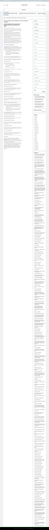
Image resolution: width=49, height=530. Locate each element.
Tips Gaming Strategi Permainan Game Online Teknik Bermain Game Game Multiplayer (39, 510)
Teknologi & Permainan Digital (38, 469)
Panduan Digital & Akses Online (38, 332)
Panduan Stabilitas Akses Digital (38, 363)
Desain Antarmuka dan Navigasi (38, 183)
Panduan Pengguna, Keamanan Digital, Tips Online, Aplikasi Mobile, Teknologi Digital (39, 350)
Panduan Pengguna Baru (37, 347)
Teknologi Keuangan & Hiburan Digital (39, 493)
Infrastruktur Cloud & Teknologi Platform (39, 238)
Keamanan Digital (36, 269)
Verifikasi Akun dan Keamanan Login (39, 525)
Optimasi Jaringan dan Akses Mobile (39, 313)
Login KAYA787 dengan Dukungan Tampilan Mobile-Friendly (17, 13)
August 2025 (36, 133)
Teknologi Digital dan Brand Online (38, 482)
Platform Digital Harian (37, 399)
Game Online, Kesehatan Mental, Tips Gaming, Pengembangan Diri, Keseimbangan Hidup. (39, 208)
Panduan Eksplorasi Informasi (38, 333)
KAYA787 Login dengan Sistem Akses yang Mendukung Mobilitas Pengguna (38, 13)
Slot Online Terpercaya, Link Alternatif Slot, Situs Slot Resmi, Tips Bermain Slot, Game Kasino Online (39, 421)
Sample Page (24, 9)
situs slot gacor (36, 36)
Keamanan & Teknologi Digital (38, 258)
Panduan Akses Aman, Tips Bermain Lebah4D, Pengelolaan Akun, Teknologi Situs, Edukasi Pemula (39, 321)
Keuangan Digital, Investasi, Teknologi (39, 301)
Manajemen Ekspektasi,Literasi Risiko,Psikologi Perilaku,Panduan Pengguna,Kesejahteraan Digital (38, 307)
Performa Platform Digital (37, 380)
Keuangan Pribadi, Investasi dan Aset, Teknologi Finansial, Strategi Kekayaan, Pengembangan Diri (39, 304)
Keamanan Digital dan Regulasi (38, 277)
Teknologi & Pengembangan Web (38, 468)
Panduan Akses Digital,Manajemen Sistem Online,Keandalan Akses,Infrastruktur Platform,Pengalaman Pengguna (39, 324)
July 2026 (35, 116)
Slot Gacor (35, 39)
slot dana (35, 58)
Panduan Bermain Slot (37, 330)
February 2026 (36, 124)
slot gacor (35, 55)
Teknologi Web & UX (37, 496)
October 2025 (36, 130)
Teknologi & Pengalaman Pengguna (38, 466)
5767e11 (6, 27)
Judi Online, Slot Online (37, 241)
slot (34, 46)
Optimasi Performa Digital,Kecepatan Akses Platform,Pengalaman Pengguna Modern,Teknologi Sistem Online (39, 316)
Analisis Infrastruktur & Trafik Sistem (39, 160)
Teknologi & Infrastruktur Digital (38, 456)
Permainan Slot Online (37, 391)
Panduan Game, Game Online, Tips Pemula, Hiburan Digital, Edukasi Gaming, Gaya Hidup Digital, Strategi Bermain (39, 336)
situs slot (35, 52)
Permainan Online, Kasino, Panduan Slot (39, 386)
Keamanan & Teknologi (37, 256)
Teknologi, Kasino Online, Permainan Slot (39, 499)
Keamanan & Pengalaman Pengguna (38, 253)
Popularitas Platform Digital (37, 403)
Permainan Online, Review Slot (38, 388)
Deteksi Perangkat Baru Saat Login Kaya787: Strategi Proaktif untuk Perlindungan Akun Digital (12, 25)
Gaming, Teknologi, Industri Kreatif (38, 225)
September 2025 (36, 132)
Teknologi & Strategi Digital (37, 474)
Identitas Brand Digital (37, 236)
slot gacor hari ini (36, 71)
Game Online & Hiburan (37, 203)
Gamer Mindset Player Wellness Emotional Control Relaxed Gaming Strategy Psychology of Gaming (38, 220)
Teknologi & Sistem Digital (37, 471)
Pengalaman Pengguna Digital (38, 371)
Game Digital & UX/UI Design (38, 201)
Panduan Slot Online (37, 354)
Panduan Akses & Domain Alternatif (38, 318)
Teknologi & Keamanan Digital (38, 463)
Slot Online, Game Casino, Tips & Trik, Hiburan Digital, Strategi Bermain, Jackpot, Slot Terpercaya (39, 425)
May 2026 (35, 119)
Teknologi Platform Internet (37, 494)
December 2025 (36, 127)
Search (35, 90)
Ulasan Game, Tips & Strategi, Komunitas (39, 517)
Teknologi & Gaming (37, 454)
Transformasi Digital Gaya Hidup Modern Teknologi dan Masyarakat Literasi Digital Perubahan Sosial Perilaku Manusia (39, 513)
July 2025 (35, 135)
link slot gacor (36, 33)
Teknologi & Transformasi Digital (38, 476)
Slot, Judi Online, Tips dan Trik (38, 436)
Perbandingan (36, 378)
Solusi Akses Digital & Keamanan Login (39, 437)
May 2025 (35, 138)
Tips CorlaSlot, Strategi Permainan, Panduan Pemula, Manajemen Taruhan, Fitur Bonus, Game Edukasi (39, 504)
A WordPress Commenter (37, 111)
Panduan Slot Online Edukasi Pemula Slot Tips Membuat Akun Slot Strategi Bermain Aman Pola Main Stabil (39, 356)
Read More (5, 148)
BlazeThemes (31, 528)
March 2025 (35, 141)
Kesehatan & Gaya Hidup (37, 290)
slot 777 (35, 49)
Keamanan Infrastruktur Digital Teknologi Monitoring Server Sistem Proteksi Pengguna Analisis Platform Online (39, 282)
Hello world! (43, 111)
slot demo (35, 68)
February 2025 (36, 143)
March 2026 (35, 122)
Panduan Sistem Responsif (37, 352)
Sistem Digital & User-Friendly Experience (39, 409)
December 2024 (36, 146)
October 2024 (36, 149)
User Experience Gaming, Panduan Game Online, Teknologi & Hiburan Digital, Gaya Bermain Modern (39, 523)
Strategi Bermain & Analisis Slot (38, 439)
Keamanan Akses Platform (37, 262)
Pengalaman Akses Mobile (37, 367)
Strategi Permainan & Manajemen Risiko (39, 443)
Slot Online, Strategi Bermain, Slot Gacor (39, 429)
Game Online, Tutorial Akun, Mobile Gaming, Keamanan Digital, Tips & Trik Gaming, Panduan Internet (39, 215)
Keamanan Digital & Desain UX (38, 273)
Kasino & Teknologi (36, 245)
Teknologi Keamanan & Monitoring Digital (39, 491)
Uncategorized (36, 520)
